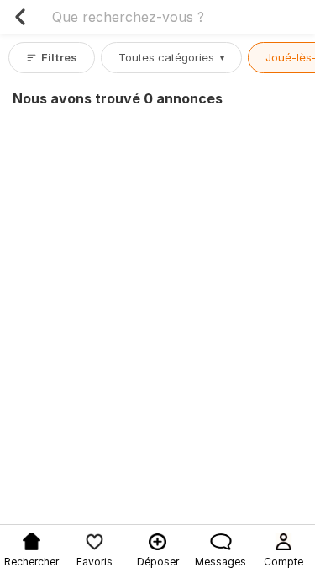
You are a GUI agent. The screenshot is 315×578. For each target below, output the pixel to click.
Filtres (59, 57)
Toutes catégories (171, 57)
